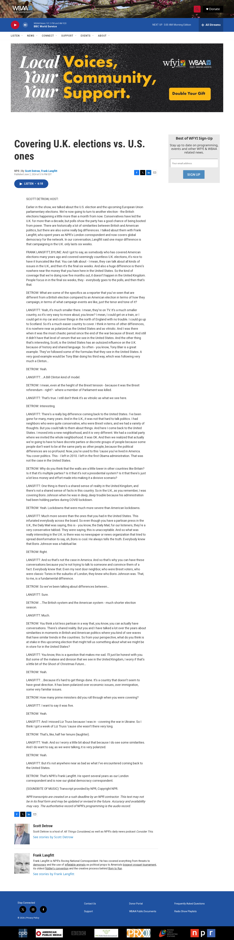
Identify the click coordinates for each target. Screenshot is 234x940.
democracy (39, 864)
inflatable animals (75, 864)
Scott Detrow (32, 171)
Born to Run (115, 868)
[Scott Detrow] (22, 834)
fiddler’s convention (57, 868)
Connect (48, 35)
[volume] (25, 25)
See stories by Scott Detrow (53, 837)
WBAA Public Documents (142, 911)
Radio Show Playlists (185, 911)
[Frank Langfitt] (22, 863)
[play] (15, 25)
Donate (214, 9)
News (30, 35)
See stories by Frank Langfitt (53, 874)
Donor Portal (136, 903)
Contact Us (90, 903)
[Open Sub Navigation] (22, 35)
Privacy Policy (32, 918)
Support (67, 35)
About (102, 35)
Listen (15, 35)
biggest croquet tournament (139, 864)
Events (86, 35)
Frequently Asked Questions (189, 903)
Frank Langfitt (49, 171)
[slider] (30, 25)
